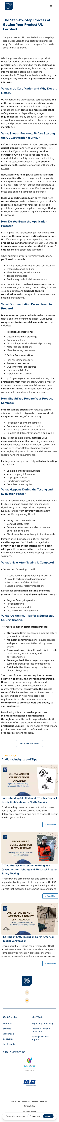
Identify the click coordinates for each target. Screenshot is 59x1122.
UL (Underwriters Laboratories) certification (25, 99)
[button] (51, 6)
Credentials (8, 1033)
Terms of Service (29, 1111)
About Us (7, 1023)
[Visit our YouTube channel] (27, 1000)
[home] (9, 6)
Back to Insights (30, 743)
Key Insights (9, 1044)
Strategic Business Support (41, 1038)
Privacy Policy (29, 1106)
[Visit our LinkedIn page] (27, 992)
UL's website (22, 165)
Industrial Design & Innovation (41, 1030)
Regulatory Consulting (43, 1023)
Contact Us (8, 1038)
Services (7, 1028)
